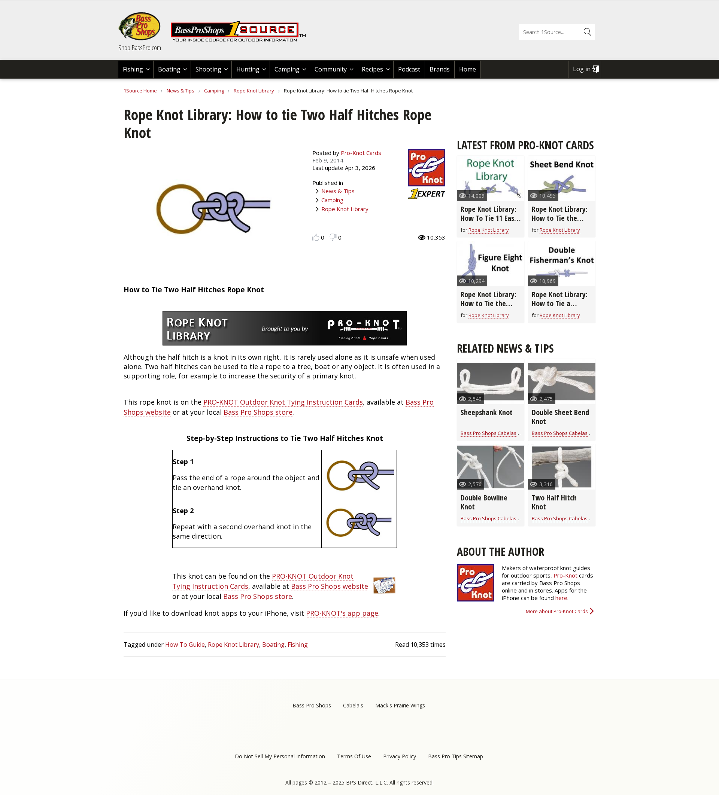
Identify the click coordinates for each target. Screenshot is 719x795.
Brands (440, 69)
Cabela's (353, 705)
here (561, 597)
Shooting (208, 69)
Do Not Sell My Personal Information (280, 756)
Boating (169, 69)
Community (331, 69)
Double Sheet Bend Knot (560, 416)
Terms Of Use (354, 756)
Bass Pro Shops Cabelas (488, 433)
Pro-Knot (565, 575)
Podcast (409, 69)
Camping (287, 69)
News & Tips (180, 90)
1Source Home (140, 90)
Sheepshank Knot (487, 412)
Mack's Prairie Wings (400, 705)
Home (467, 69)
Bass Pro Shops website (329, 586)
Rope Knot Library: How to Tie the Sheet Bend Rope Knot (560, 222)
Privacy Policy (399, 756)
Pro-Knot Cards (361, 152)
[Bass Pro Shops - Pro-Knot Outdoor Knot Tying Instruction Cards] (384, 592)
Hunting (248, 69)
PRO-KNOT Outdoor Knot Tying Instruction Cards (283, 402)
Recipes (372, 69)
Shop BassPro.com (139, 47)
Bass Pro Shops (311, 705)
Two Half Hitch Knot (554, 502)
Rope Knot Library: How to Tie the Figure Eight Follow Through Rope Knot (490, 307)
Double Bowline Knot (484, 502)
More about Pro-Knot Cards (557, 611)
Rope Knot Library (254, 90)
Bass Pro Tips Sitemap (455, 756)
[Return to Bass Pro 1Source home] (241, 40)
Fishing (133, 69)
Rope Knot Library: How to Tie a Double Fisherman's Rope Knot (561, 307)
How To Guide (185, 644)
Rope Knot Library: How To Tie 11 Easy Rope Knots (489, 218)
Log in (582, 69)
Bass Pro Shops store (258, 412)
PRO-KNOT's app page (342, 613)
